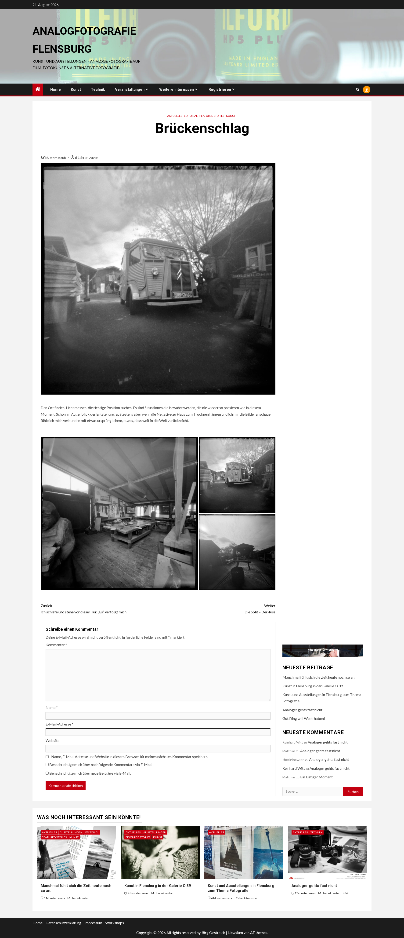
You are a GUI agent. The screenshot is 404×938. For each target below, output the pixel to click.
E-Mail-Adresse (59, 724)
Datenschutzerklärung (63, 922)
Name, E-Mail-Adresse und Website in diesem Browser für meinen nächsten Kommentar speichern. (129, 756)
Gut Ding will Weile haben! (303, 718)
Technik (98, 89)
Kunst (76, 89)
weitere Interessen (176, 89)
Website (52, 740)
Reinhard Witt (293, 768)
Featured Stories (211, 115)
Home (55, 89)
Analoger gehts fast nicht (302, 709)
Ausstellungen (71, 832)
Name (52, 707)
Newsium (235, 932)
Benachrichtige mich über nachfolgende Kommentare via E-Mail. (100, 764)
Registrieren (220, 89)
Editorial (191, 115)
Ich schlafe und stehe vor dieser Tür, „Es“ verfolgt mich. (84, 608)
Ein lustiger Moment (316, 777)
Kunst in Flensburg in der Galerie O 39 (312, 686)
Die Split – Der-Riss (260, 608)
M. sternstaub (56, 158)
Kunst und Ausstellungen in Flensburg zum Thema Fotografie (241, 888)
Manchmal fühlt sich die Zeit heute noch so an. (318, 677)
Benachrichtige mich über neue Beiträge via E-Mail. (90, 773)
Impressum (93, 922)
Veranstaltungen (129, 89)
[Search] (358, 89)
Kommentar (56, 644)
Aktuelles (174, 115)
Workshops (114, 922)
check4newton (80, 898)
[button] (119, 513)
